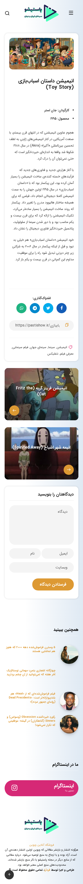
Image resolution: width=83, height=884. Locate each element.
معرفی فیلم (67, 353)
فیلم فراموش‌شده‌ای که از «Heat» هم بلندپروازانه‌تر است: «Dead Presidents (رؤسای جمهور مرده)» (32, 698)
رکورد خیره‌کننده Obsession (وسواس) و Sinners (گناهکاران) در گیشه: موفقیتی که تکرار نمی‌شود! (31, 721)
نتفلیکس (52, 353)
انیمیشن (62, 347)
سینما (51, 347)
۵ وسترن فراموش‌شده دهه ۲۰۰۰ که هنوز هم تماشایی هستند (30, 649)
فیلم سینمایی (20, 347)
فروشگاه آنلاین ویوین (41, 845)
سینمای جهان (38, 347)
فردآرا (47, 870)
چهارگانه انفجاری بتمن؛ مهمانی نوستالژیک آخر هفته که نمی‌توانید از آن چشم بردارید (30, 672)
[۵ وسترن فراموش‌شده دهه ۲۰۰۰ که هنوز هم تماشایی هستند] (69, 654)
